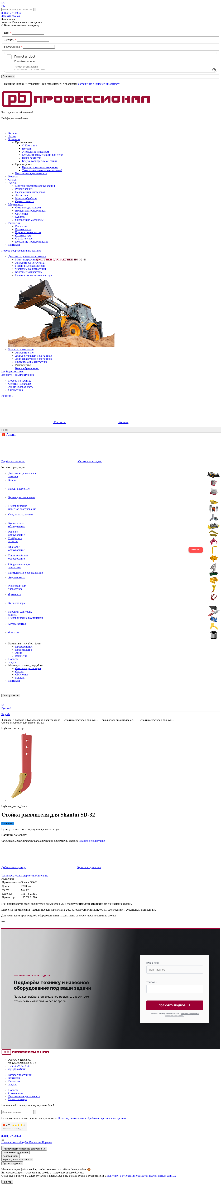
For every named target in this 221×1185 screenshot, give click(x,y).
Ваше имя (152, 963)
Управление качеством (35, 151)
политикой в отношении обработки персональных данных (141, 1175)
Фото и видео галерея (28, 207)
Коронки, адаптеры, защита (17, 1159)
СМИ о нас (21, 213)
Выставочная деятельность (31, 173)
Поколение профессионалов (31, 241)
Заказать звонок (10, 15)
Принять (7, 1182)
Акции (19, 652)
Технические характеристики (18, 875)
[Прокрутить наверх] (2, 1140)
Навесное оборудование (15, 1152)
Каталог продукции (20, 1074)
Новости (13, 659)
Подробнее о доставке (91, 840)
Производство (23, 649)
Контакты (59, 422)
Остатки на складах (19, 383)
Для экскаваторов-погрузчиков (33, 358)
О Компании (29, 145)
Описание (42, 875)
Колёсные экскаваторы (28, 271)
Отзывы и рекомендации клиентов (42, 154)
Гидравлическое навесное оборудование (24, 1148)
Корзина (7, 395)
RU (3, 2)
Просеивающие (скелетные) (31, 361)
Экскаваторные (24, 352)
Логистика (21, 195)
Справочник (15, 389)
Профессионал (23, 646)
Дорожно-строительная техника (27, 256)
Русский (6, 708)
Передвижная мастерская (30, 192)
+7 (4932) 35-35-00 (19, 1065)
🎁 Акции (8, 434)
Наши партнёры (31, 157)
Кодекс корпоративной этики (39, 161)
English (5, 714)
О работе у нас (23, 238)
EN (3, 5)
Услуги (12, 662)
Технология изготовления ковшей (42, 170)
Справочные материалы (29, 219)
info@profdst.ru (17, 1069)
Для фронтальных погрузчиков (33, 355)
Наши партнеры (17, 1099)
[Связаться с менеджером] (2, 1146)
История (27, 148)
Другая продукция (12, 1163)
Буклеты (20, 216)
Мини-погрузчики (26, 259)
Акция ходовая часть (20, 386)
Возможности (23, 229)
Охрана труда (23, 235)
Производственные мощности (40, 167)
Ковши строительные (20, 349)
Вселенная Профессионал (30, 210)
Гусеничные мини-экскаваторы (33, 275)
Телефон (10, 39)
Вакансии (21, 226)
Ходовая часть (10, 1156)
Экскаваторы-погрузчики (30, 262)
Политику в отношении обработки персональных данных (92, 1118)
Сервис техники (24, 201)
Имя (7, 32)
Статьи (19, 671)
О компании (15, 1093)
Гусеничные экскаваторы (30, 265)
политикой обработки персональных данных (182, 1015)
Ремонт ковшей (24, 188)
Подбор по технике (19, 380)
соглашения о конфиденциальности (99, 83)
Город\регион (13, 46)
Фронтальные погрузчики (30, 268)
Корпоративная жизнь (28, 232)
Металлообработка (26, 198)
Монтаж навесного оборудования (35, 185)
